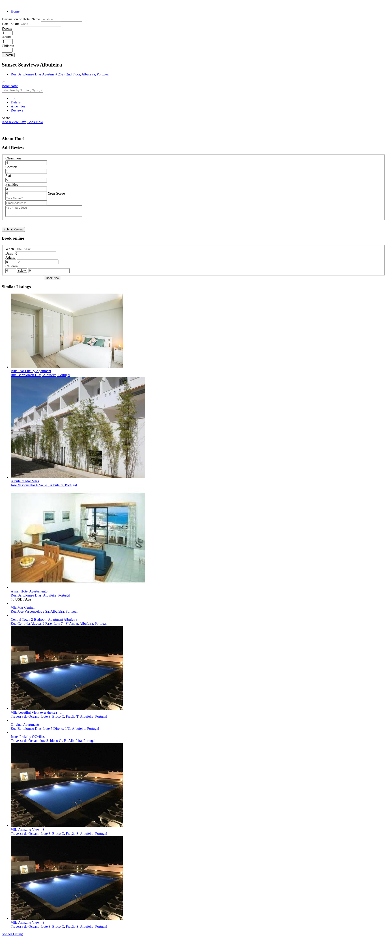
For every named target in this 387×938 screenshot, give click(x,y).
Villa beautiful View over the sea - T (36, 712)
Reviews (17, 110)
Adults (6, 37)
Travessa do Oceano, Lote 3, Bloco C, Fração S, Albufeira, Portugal (59, 833)
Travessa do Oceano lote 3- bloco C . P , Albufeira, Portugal (53, 741)
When (10, 249)
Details (16, 102)
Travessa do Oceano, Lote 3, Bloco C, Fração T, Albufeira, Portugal (59, 716)
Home (15, 11)
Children (8, 46)
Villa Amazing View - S (28, 829)
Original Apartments (25, 724)
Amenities (18, 106)
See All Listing (12, 934)
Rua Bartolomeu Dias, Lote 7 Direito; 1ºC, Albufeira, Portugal (55, 728)
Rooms (7, 28)
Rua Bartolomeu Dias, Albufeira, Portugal (40, 375)
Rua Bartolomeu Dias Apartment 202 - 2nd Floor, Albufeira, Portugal (60, 74)
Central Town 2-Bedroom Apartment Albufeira (44, 619)
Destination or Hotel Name (21, 19)
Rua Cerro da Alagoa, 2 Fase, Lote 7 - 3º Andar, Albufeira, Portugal (59, 623)
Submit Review (13, 229)
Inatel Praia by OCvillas (28, 736)
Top (13, 98)
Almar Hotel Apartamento (29, 591)
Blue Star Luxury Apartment (31, 371)
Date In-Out (11, 24)
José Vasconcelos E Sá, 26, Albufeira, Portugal (44, 485)
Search (8, 55)
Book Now (10, 86)
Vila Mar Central (22, 607)
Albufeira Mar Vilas (25, 481)
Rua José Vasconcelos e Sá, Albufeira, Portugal (44, 611)
